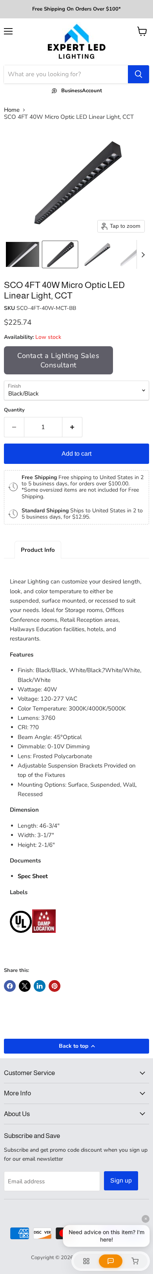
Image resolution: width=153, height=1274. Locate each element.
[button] (22, 254)
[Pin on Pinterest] (54, 986)
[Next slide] (143, 254)
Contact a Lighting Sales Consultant (58, 360)
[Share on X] (25, 986)
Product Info (38, 550)
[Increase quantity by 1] (72, 427)
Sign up (121, 1180)
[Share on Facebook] (10, 986)
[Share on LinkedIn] (40, 986)
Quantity (14, 410)
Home (12, 110)
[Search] (138, 74)
